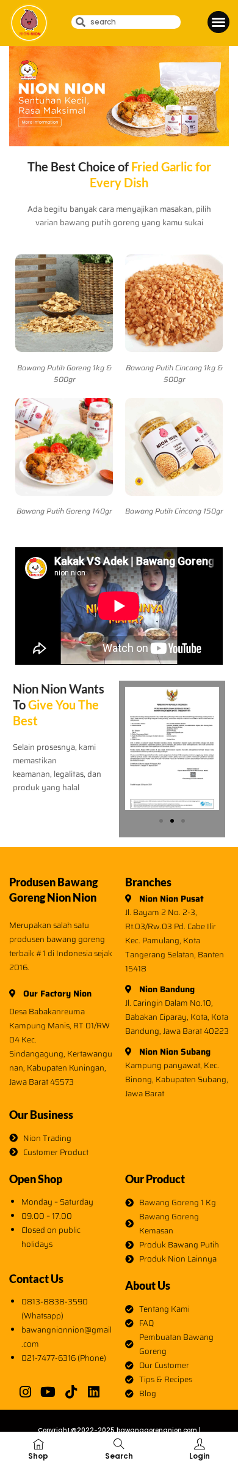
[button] (218, 22)
